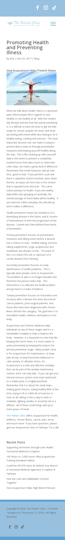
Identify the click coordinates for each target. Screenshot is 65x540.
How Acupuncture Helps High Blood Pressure (30, 487)
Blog (36, 58)
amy (12, 58)
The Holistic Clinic (15, 415)
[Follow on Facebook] (37, 7)
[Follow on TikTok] (54, 7)
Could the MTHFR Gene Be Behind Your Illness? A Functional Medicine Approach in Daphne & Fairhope (32, 469)
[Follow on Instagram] (46, 7)
